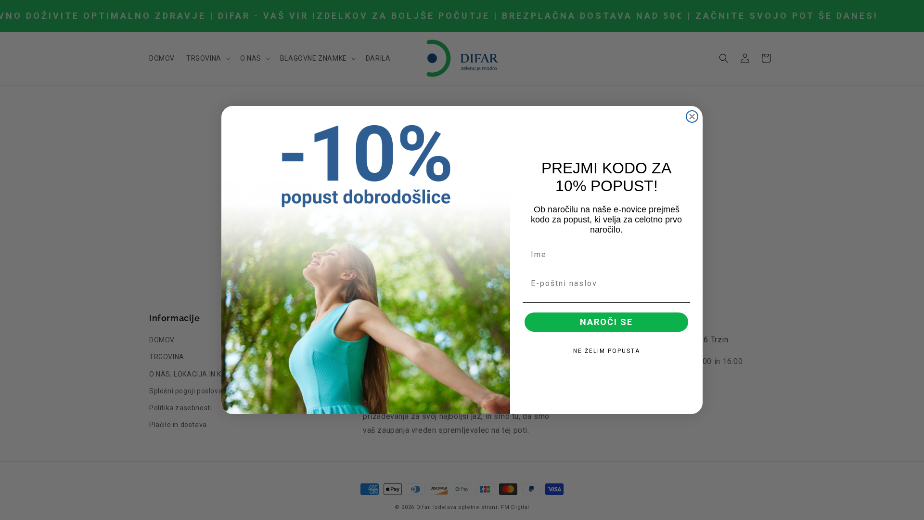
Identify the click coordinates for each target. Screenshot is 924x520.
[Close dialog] (692, 116)
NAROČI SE (606, 322)
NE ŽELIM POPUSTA (606, 351)
